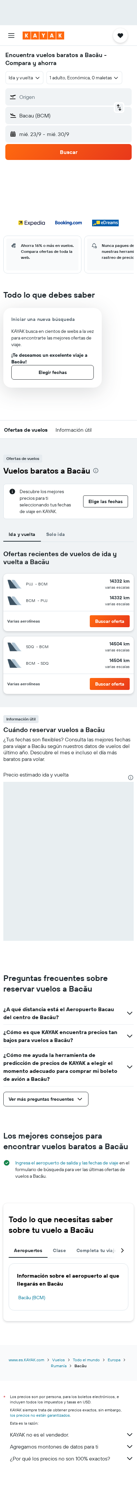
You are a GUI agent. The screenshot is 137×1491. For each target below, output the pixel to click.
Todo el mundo (86, 1359)
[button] (11, 35)
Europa (114, 1359)
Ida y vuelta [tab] (22, 534)
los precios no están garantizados (40, 1415)
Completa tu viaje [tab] (96, 1250)
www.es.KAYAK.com (26, 1359)
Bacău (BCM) (31, 1298)
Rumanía (59, 1365)
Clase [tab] (59, 1250)
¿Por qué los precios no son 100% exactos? (60, 1458)
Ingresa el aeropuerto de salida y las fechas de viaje (66, 1163)
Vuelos (58, 1359)
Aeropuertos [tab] (28, 1250)
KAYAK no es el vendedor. (39, 1434)
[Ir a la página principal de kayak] (43, 35)
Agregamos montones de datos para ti (54, 1446)
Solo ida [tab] (55, 534)
